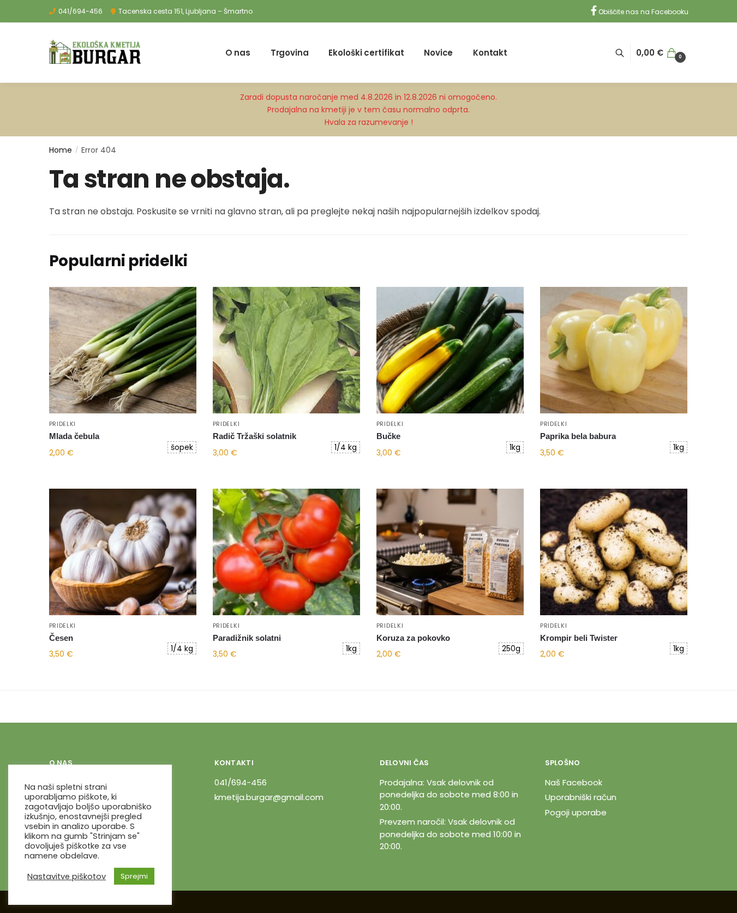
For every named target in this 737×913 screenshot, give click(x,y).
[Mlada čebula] (122, 350)
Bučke (388, 436)
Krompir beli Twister (579, 637)
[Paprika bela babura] (613, 350)
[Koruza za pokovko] (450, 552)
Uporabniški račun (580, 797)
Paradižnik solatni (247, 637)
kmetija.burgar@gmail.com (268, 797)
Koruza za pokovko (413, 637)
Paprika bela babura (578, 436)
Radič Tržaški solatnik (254, 436)
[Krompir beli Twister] (613, 552)
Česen (61, 637)
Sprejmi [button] (134, 876)
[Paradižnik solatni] (286, 552)
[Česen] (122, 552)
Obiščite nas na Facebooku (642, 11)
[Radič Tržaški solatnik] (286, 350)
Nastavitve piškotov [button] (66, 876)
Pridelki (62, 423)
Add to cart (122, 476)
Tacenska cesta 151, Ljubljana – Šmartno (185, 11)
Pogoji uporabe (576, 812)
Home (60, 150)
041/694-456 (80, 11)
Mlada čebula (74, 436)
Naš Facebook (573, 782)
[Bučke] (450, 350)
